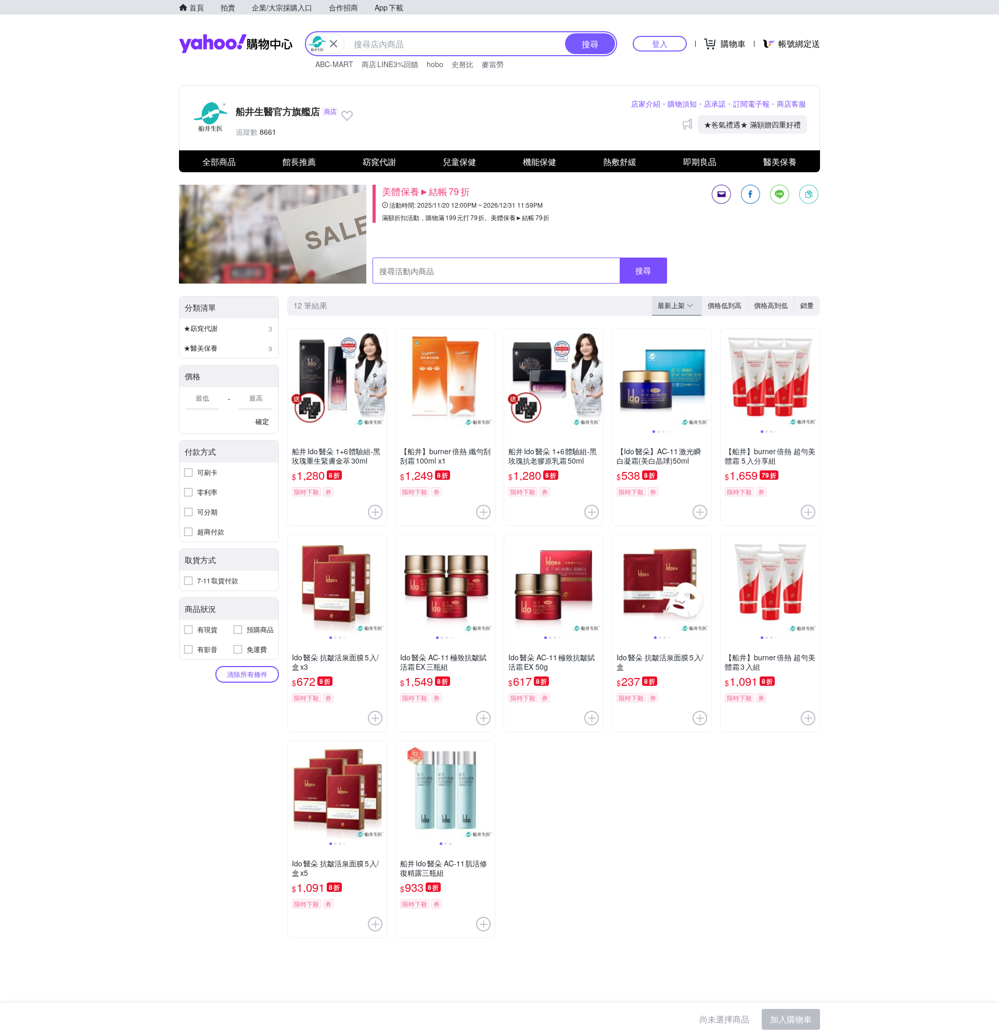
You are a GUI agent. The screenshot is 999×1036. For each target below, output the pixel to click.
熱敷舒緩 (619, 162)
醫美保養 (780, 162)
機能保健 (539, 162)
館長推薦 (299, 162)
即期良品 (699, 162)
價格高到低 (771, 305)
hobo (435, 64)
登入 (660, 43)
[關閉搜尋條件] (333, 43)
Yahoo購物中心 (235, 43)
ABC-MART (334, 64)
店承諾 (715, 103)
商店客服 (791, 103)
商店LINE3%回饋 (390, 64)
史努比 (462, 64)
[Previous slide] (619, 378)
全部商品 (219, 162)
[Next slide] (704, 378)
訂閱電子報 (751, 103)
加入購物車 (791, 1019)
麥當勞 (493, 64)
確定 (262, 421)
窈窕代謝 (379, 162)
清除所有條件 (247, 674)
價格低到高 (724, 305)
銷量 (807, 305)
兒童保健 (459, 162)
